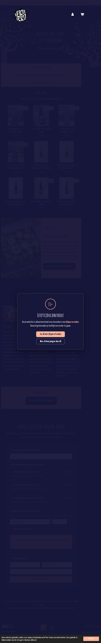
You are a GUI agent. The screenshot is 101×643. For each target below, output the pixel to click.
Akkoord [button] (91, 639)
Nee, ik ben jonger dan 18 (50, 341)
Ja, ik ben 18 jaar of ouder (50, 334)
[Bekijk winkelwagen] (82, 14)
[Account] (72, 14)
